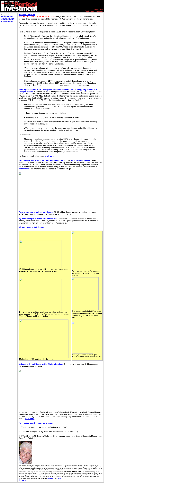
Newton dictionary (7, 21)
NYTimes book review (80, 160)
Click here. (29, 419)
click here (51, 478)
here (59, 478)
